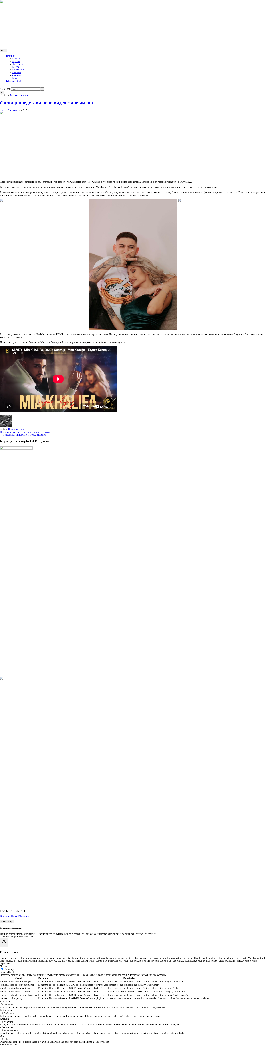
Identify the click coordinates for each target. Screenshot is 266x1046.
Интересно (18, 69)
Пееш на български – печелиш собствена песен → (26, 432)
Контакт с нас (13, 80)
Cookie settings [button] (8, 936)
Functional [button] (5, 1001)
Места (15, 67)
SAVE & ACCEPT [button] (9, 1044)
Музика (16, 61)
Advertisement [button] (7, 1027)
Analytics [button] (4, 1018)
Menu (3, 50)
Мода (15, 78)
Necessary (9, 969)
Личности (17, 64)
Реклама (16, 72)
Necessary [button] (5, 966)
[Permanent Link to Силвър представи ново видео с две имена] (58, 176)
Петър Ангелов (9, 110)
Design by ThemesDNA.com (14, 916)
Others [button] (3, 1036)
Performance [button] (6, 1010)
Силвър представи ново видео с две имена (46, 102)
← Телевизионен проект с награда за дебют (23, 434)
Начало (16, 58)
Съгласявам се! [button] (25, 936)
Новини (10, 56)
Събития (16, 75)
